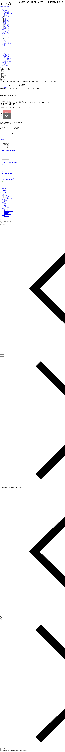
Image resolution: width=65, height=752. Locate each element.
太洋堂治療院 (6, 21)
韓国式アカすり (7, 20)
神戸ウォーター (7, 11)
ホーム (3, 9)
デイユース (6, 204)
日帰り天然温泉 (5, 10)
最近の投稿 (2, 139)
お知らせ (5, 31)
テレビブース (6, 16)
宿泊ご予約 (3, 68)
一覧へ (9, 134)
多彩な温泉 (6, 40)
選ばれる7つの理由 (7, 28)
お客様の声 (6, 27)
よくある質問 (6, 26)
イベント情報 (6, 30)
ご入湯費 (5, 18)
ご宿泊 (3, 14)
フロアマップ (6, 23)
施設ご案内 (4, 22)
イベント (3, 136)
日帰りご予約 (9, 68)
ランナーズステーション (8, 25)
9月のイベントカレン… (15, 134)
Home (3, 194)
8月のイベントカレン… (4, 134)
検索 (1, 74)
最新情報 (3, 29)
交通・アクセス (5, 32)
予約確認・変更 (3, 82)
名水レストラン (7, 24)
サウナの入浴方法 (7, 12)
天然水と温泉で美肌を (8, 13)
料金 (3, 17)
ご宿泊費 (5, 19)
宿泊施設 (5, 15)
